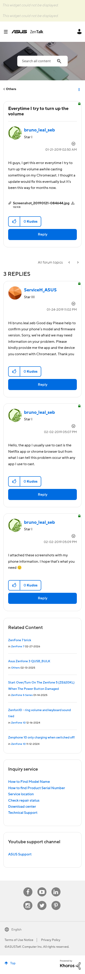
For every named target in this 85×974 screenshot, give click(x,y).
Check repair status (23, 800)
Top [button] (12, 963)
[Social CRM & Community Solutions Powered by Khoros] (70, 964)
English (16, 930)
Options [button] (79, 89)
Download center (22, 806)
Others (11, 89)
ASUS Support (20, 854)
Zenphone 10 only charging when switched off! (41, 738)
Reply (42, 234)
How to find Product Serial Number (36, 788)
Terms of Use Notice (19, 940)
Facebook (28, 887)
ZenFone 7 (17, 646)
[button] (14, 221)
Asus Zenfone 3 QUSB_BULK (29, 661)
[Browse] (7, 31)
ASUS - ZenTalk (27, 31)
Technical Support (22, 812)
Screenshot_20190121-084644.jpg (41, 203)
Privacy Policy (50, 940)
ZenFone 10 (18, 722)
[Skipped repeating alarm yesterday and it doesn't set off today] (70, 262)
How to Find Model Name (29, 781)
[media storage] (77, 262)
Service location (21, 794)
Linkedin (56, 887)
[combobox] (42, 61)
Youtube (42, 887)
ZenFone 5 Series (22, 695)
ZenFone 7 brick (19, 640)
